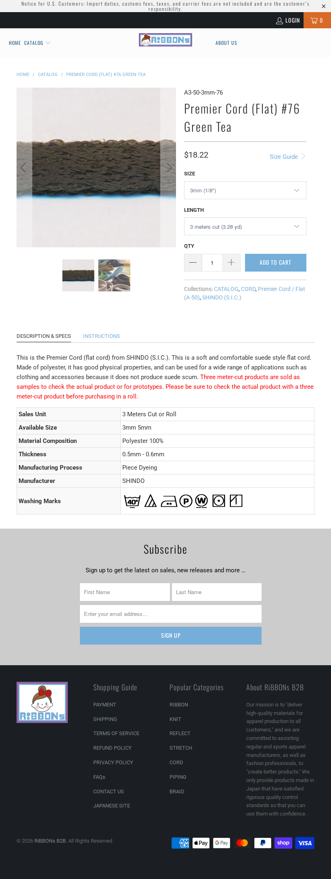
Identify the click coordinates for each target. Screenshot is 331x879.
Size (189, 174)
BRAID (177, 791)
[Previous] (24, 167)
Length (194, 210)
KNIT (175, 719)
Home (15, 42)
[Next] (168, 167)
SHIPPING (105, 719)
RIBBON (179, 705)
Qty (189, 246)
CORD (248, 289)
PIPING (178, 777)
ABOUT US (226, 42)
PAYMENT (104, 705)
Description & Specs (44, 336)
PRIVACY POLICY (113, 762)
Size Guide (285, 156)
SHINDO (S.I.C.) (221, 297)
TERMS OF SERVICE (116, 733)
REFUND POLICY (112, 748)
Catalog (33, 42)
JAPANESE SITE (111, 806)
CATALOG (226, 289)
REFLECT (180, 733)
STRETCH (181, 748)
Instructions (101, 336)
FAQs (99, 777)
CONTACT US (108, 791)
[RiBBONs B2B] (165, 39)
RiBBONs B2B (50, 841)
